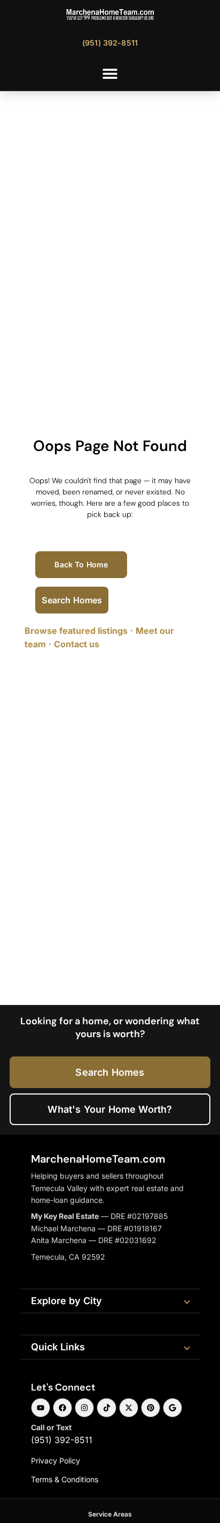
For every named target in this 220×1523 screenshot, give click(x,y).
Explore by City (66, 1300)
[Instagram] (84, 1407)
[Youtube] (40, 1407)
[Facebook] (62, 1407)
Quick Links (58, 1346)
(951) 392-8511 (61, 1440)
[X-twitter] (128, 1407)
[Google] (172, 1407)
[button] (110, 74)
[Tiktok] (106, 1407)
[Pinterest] (150, 1407)
